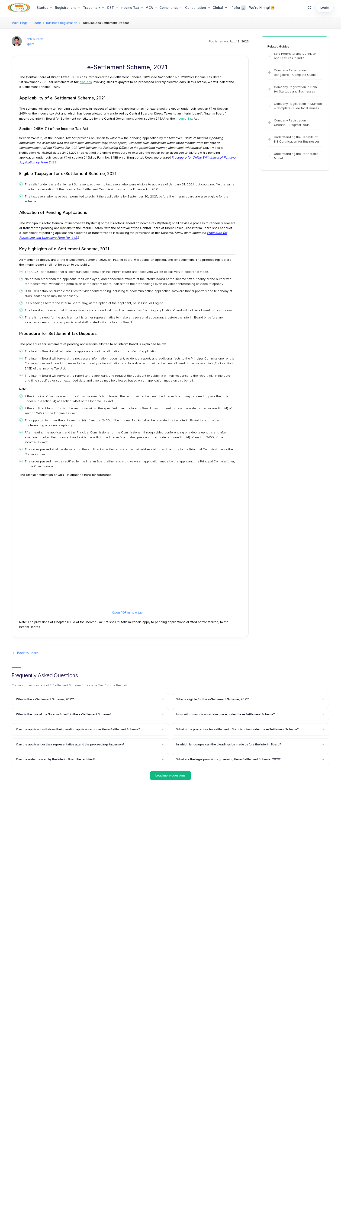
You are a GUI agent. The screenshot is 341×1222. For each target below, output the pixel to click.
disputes (86, 82)
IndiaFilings (20, 23)
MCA (149, 8)
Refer (236, 8)
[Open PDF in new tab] (127, 548)
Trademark (91, 8)
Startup (42, 8)
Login (324, 7)
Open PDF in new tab (127, 612)
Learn (37, 23)
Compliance (169, 8)
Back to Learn (27, 653)
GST (110, 8)
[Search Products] (310, 8)
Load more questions (170, 775)
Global (217, 8)
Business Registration (61, 23)
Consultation (195, 8)
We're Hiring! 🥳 (262, 8)
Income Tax (129, 8)
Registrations (66, 8)
